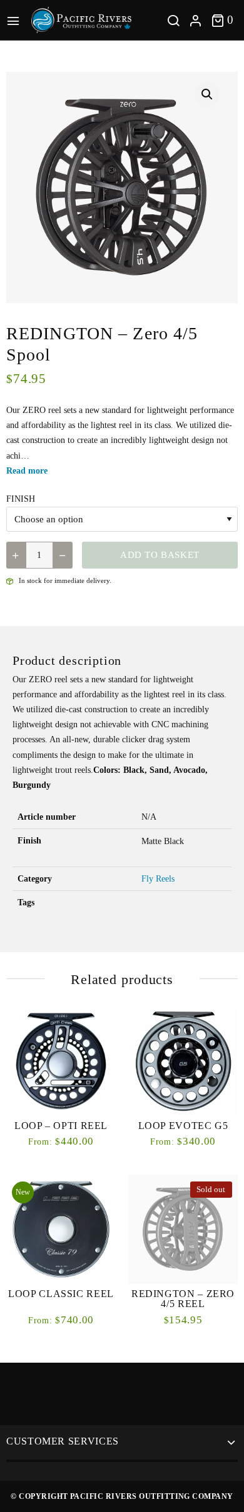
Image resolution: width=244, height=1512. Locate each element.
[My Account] (195, 20)
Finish (20, 499)
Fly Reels (158, 878)
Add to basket (160, 555)
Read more (27, 470)
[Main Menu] (15, 20)
